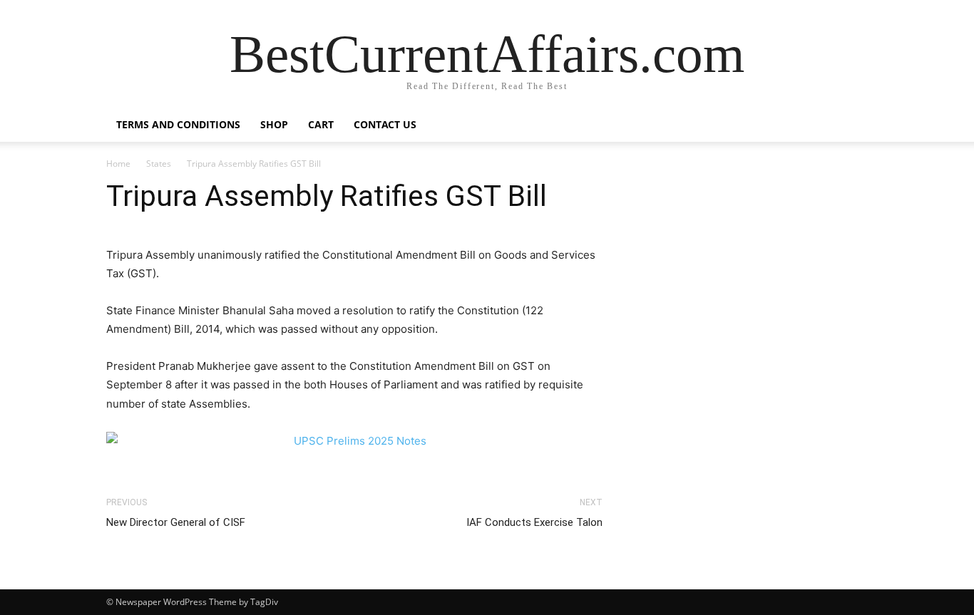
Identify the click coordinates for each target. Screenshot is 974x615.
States (158, 163)
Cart (321, 124)
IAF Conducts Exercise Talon (534, 522)
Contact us (385, 124)
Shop (274, 124)
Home (118, 163)
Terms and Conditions (178, 124)
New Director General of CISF (175, 522)
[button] (851, 126)
